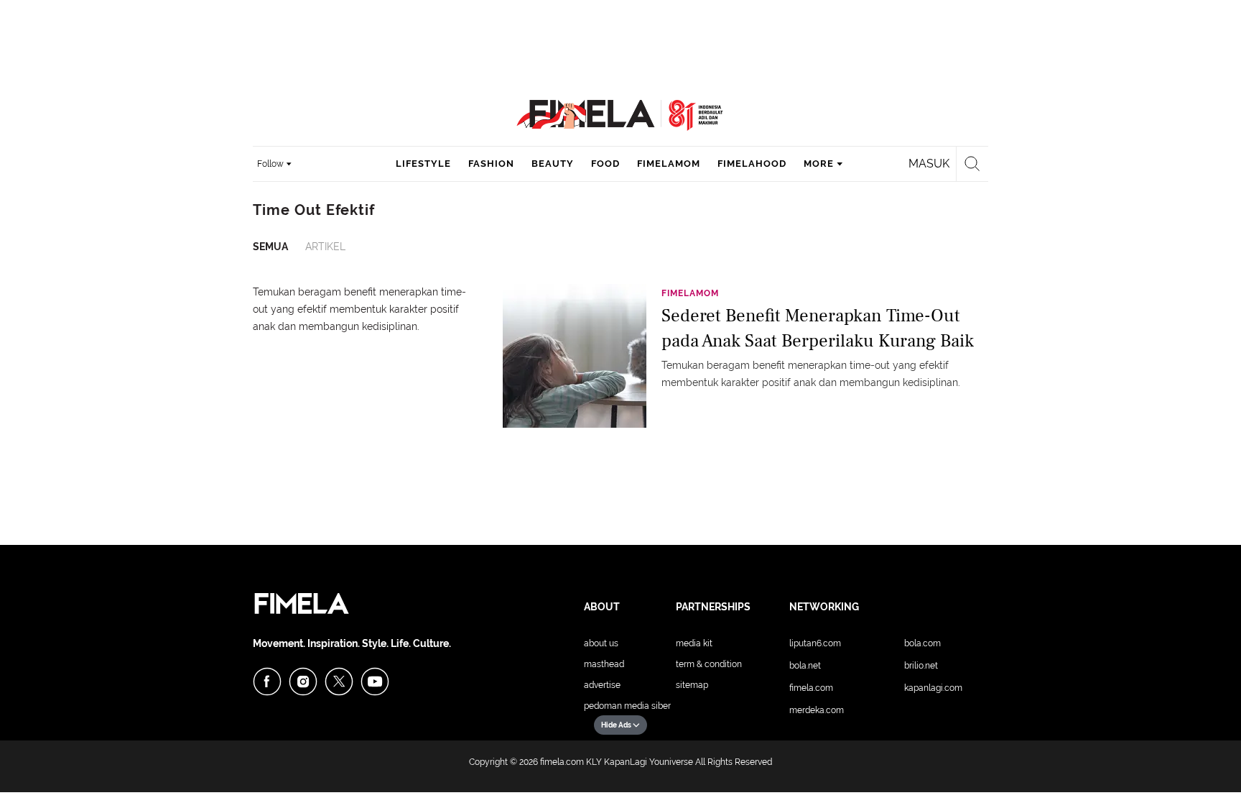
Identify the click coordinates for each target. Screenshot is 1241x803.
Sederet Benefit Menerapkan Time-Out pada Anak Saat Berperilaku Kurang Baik (817, 328)
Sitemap (692, 685)
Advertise (602, 685)
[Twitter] (339, 681)
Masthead (604, 664)
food (605, 163)
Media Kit (694, 643)
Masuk (928, 163)
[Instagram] (303, 681)
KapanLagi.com (933, 688)
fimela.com (562, 762)
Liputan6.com (815, 643)
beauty (552, 163)
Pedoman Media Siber (627, 706)
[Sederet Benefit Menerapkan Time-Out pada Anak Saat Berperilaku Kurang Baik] (574, 355)
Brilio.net (921, 666)
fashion (491, 163)
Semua (270, 246)
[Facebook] (267, 681)
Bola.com (922, 643)
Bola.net (805, 666)
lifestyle (423, 163)
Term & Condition (709, 664)
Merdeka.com (816, 710)
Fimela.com (811, 688)
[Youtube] (375, 681)
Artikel (325, 246)
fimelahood (751, 163)
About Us (601, 643)
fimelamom (668, 163)
